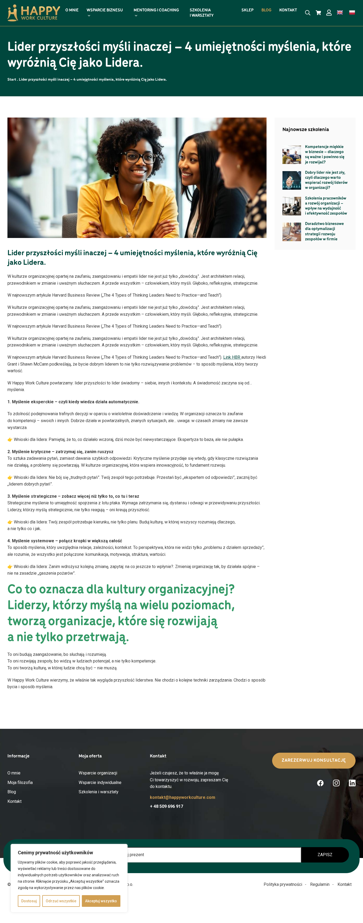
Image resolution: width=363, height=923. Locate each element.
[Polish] (352, 12)
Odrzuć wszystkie (61, 901)
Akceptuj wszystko (101, 901)
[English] (340, 12)
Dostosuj (29, 901)
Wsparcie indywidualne (100, 782)
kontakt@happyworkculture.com (182, 797)
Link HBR (232, 357)
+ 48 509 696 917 (166, 806)
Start (11, 80)
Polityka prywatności (283, 884)
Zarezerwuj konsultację (314, 760)
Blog (11, 791)
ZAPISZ (325, 854)
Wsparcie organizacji (98, 772)
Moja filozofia (20, 782)
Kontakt (14, 801)
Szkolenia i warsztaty (99, 791)
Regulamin (320, 884)
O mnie (13, 772)
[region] (69, 878)
